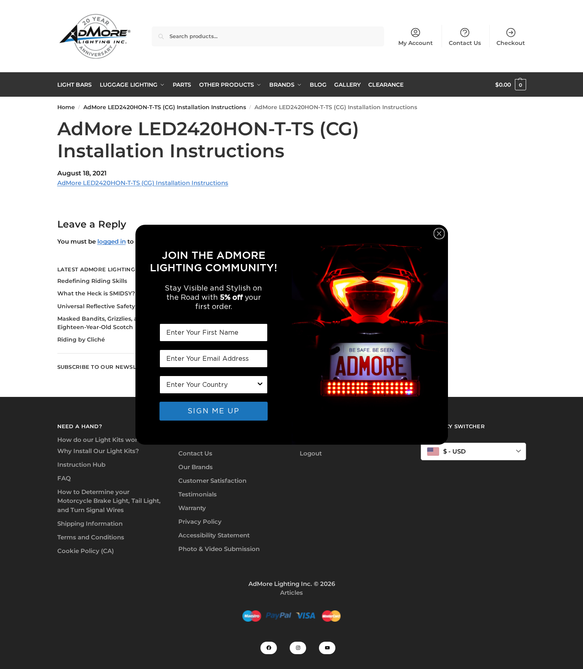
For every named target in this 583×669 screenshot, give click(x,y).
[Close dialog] (439, 233)
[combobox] (211, 384)
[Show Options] (260, 384)
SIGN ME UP (214, 411)
